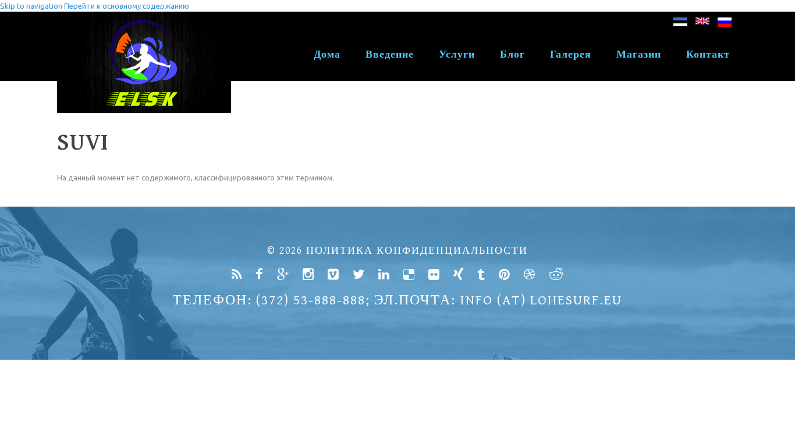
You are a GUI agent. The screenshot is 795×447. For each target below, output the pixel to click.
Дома (327, 54)
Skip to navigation (31, 6)
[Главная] (144, 17)
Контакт (708, 54)
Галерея (570, 54)
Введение (389, 54)
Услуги (457, 54)
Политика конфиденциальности (417, 250)
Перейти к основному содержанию (126, 6)
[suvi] (680, 24)
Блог (512, 54)
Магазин (638, 54)
